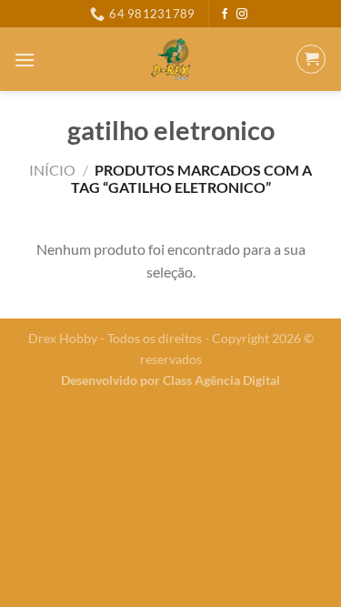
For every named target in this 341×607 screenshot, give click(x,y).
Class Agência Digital (221, 380)
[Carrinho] (311, 59)
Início (52, 169)
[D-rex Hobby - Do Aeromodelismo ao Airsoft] (170, 59)
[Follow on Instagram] (241, 14)
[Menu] (24, 59)
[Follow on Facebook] (224, 14)
